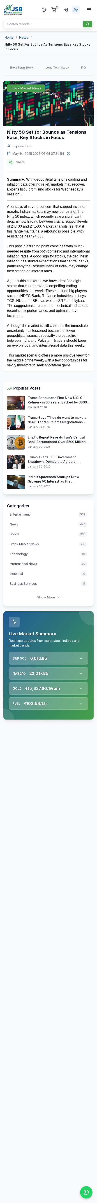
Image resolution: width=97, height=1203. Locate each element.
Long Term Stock (57, 67)
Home (9, 37)
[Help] (44, 10)
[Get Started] (76, 10)
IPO (83, 67)
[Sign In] (66, 10)
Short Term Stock (21, 67)
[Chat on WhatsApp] (86, 1192)
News (23, 37)
